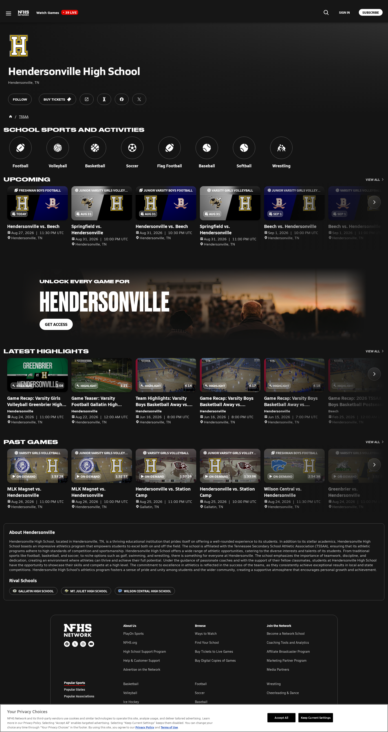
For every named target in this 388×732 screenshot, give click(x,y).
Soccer (200, 693)
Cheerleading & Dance (283, 693)
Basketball (131, 684)
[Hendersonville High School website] (87, 99)
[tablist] (86, 689)
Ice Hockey (131, 702)
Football (201, 684)
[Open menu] (8, 13)
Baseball (201, 702)
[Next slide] (374, 202)
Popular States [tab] (74, 689)
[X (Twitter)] (75, 644)
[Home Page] (10, 116)
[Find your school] (326, 12)
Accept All (281, 717)
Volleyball (130, 693)
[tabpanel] (223, 692)
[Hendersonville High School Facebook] (122, 99)
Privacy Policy (144, 727)
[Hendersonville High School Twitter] (139, 99)
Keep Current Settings (316, 717)
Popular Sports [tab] (74, 682)
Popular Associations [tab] (79, 696)
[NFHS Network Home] (23, 13)
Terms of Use (169, 727)
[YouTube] (91, 644)
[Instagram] (83, 644)
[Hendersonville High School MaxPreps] (104, 99)
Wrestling (274, 684)
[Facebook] (67, 644)
